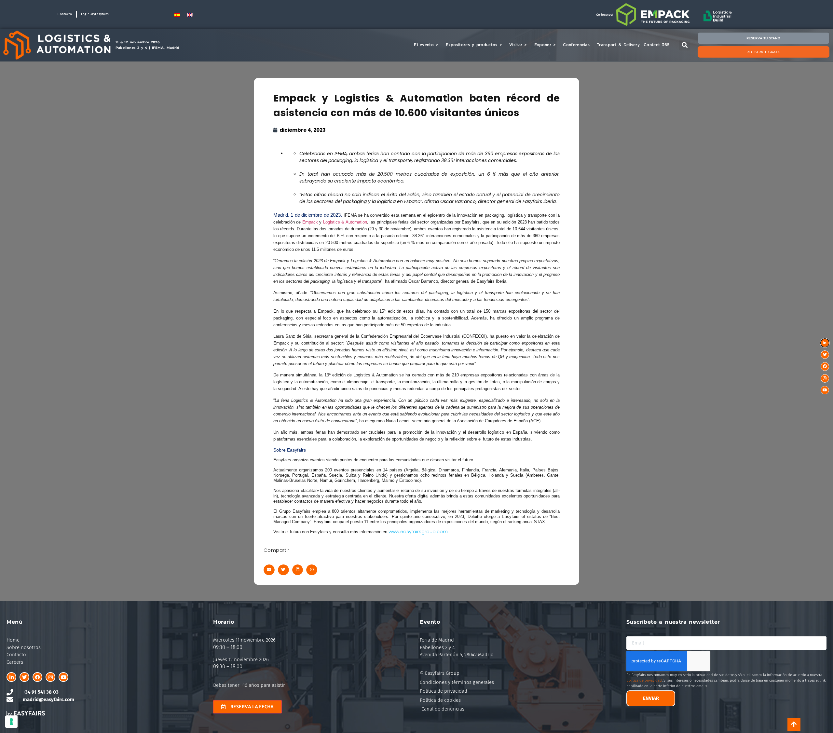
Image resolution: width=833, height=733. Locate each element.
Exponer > (545, 45)
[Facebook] (37, 677)
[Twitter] (24, 677)
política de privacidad (644, 680)
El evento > (426, 45)
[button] (684, 45)
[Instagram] (50, 677)
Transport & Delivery (618, 45)
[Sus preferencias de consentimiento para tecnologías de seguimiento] (11, 721)
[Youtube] (63, 677)
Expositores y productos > (474, 45)
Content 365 (656, 45)
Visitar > (518, 45)
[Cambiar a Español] (177, 14)
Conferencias (576, 45)
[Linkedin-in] (11, 677)
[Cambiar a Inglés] (190, 14)
